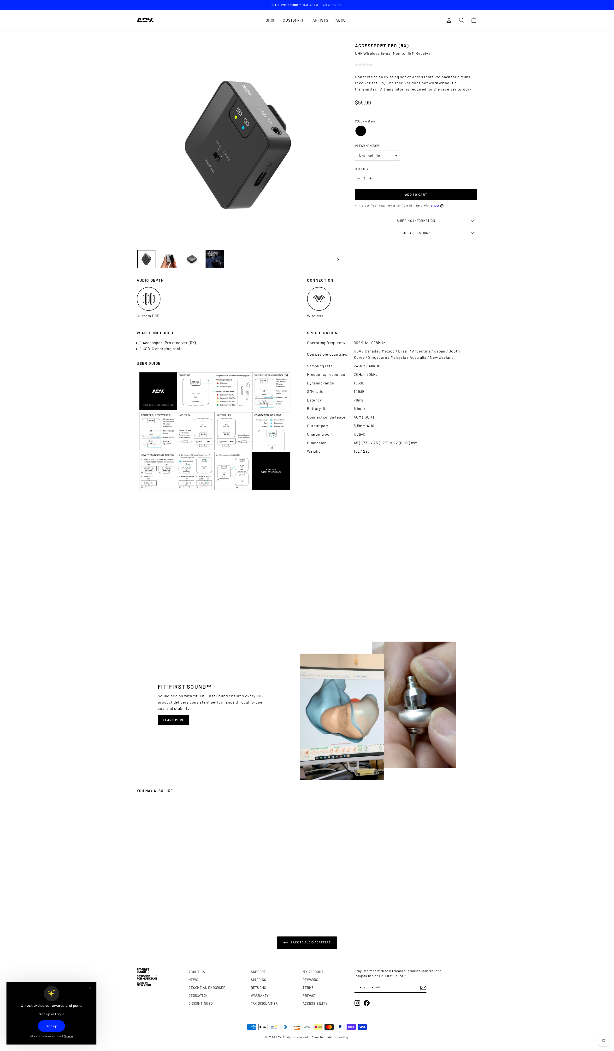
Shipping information (416, 221)
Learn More (173, 720)
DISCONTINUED (201, 1003)
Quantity (361, 169)
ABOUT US (197, 972)
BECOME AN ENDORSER (207, 987)
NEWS (193, 980)
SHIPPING (258, 980)
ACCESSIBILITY (315, 1003)
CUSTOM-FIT (294, 20)
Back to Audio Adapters (310, 942)
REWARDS (310, 980)
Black (361, 131)
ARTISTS (320, 20)
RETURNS (258, 987)
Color (365, 121)
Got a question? (416, 233)
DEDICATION (198, 995)
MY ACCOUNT (313, 972)
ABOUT (342, 20)
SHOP (271, 20)
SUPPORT (258, 972)
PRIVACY (309, 995)
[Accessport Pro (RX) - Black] (177, 905)
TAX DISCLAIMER (264, 1003)
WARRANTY (260, 995)
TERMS (308, 987)
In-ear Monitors (367, 146)
